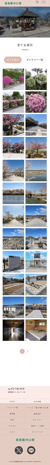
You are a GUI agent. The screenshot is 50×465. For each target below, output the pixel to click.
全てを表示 (13, 59)
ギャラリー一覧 (34, 59)
